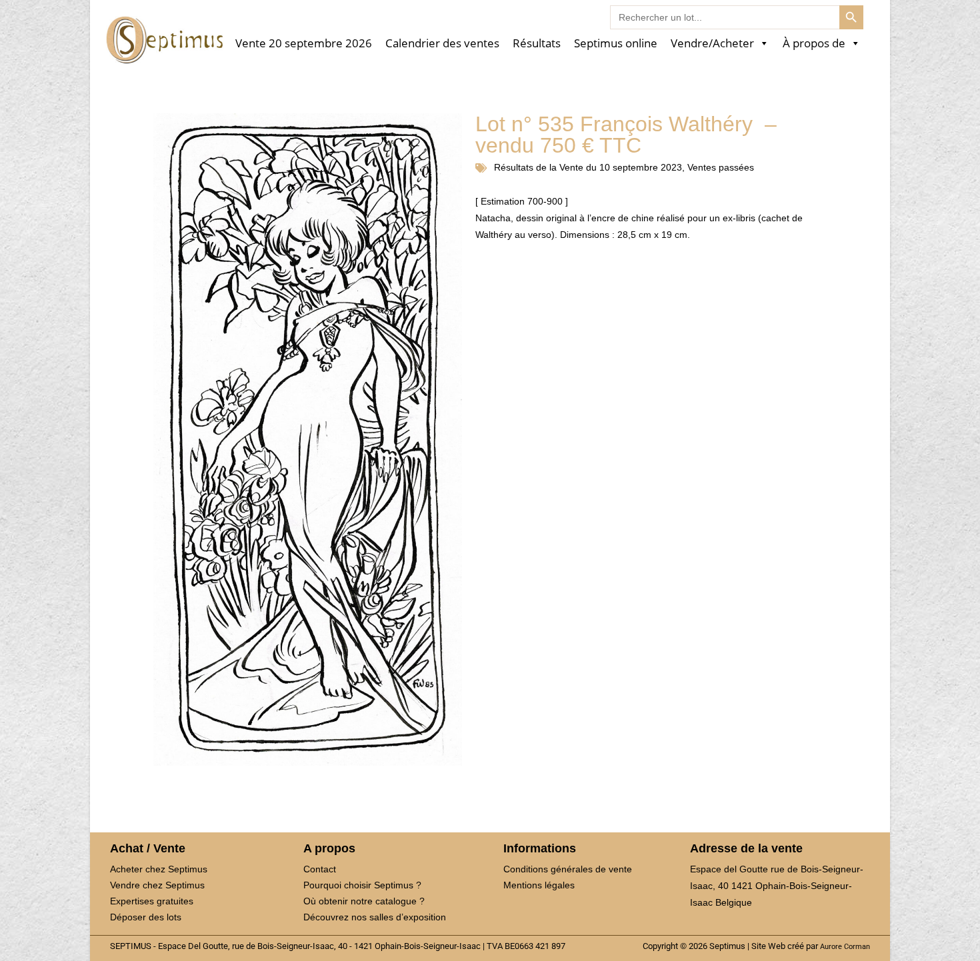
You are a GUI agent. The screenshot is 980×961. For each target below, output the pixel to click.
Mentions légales (539, 885)
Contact (319, 869)
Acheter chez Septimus (158, 869)
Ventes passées (720, 167)
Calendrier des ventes (442, 44)
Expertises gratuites (151, 901)
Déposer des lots (145, 917)
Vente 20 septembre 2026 (303, 44)
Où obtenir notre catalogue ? (364, 901)
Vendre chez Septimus (157, 885)
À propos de (814, 44)
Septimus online (615, 44)
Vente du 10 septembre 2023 (620, 167)
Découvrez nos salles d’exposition (374, 917)
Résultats (537, 44)
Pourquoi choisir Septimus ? (362, 885)
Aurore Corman (845, 946)
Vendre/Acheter (712, 44)
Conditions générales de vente (567, 869)
